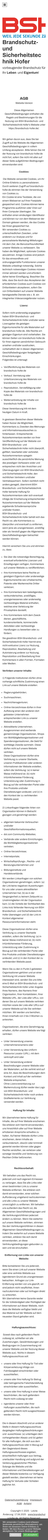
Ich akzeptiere (30, 1535)
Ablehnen (15, 1535)
